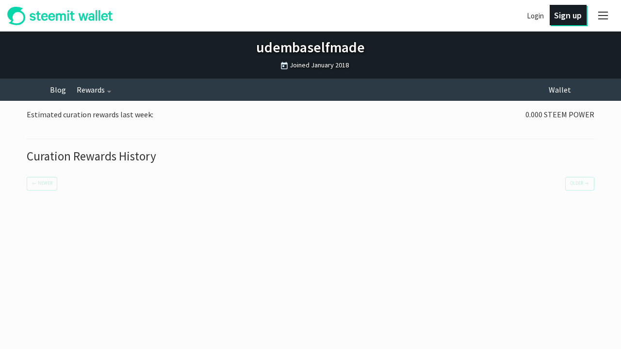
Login (535, 15)
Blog (58, 90)
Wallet (560, 90)
